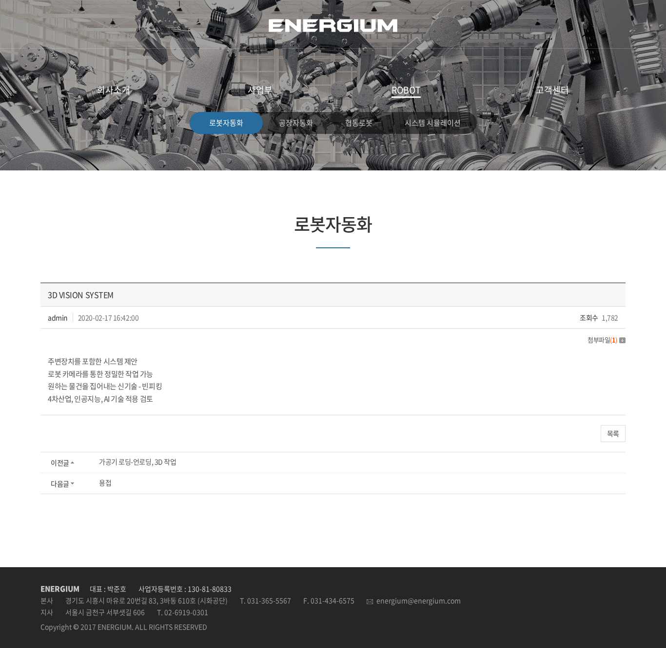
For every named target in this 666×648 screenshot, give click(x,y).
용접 (105, 482)
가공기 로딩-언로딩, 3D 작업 (137, 461)
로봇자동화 (226, 122)
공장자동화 (296, 122)
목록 (613, 433)
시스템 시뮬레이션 (433, 122)
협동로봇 (358, 122)
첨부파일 (602, 339)
